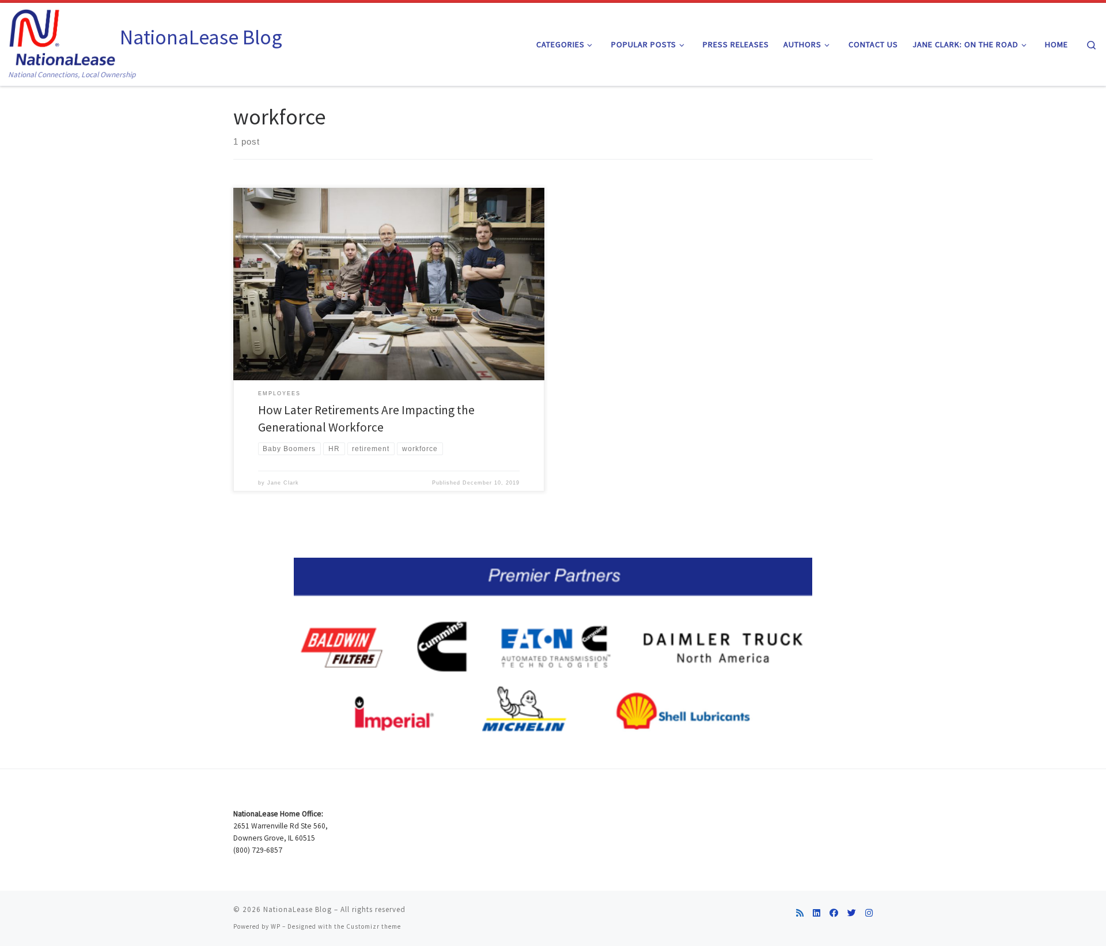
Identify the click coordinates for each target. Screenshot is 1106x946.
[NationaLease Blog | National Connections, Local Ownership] (62, 35)
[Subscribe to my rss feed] (800, 913)
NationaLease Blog (297, 909)
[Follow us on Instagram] (869, 913)
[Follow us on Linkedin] (816, 913)
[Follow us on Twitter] (851, 913)
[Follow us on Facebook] (834, 913)
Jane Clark (283, 483)
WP (276, 926)
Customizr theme (373, 926)
